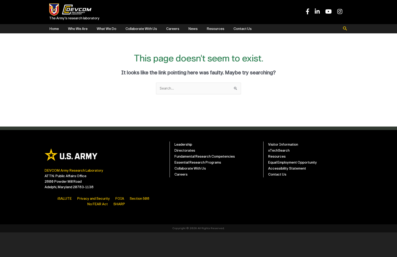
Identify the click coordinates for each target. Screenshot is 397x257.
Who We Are (78, 29)
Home (54, 29)
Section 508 (139, 198)
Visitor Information (283, 144)
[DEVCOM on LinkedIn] (317, 11)
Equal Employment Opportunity (292, 162)
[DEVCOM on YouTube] (328, 11)
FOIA (119, 198)
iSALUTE (64, 198)
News (193, 29)
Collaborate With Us (141, 29)
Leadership (183, 144)
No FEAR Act (97, 204)
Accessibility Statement (287, 168)
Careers (172, 29)
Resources (215, 29)
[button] (345, 29)
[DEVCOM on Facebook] (307, 11)
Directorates (184, 150)
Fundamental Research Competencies (204, 156)
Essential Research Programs (197, 162)
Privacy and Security (93, 198)
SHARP (119, 204)
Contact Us (242, 29)
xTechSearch (278, 150)
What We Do (106, 29)
